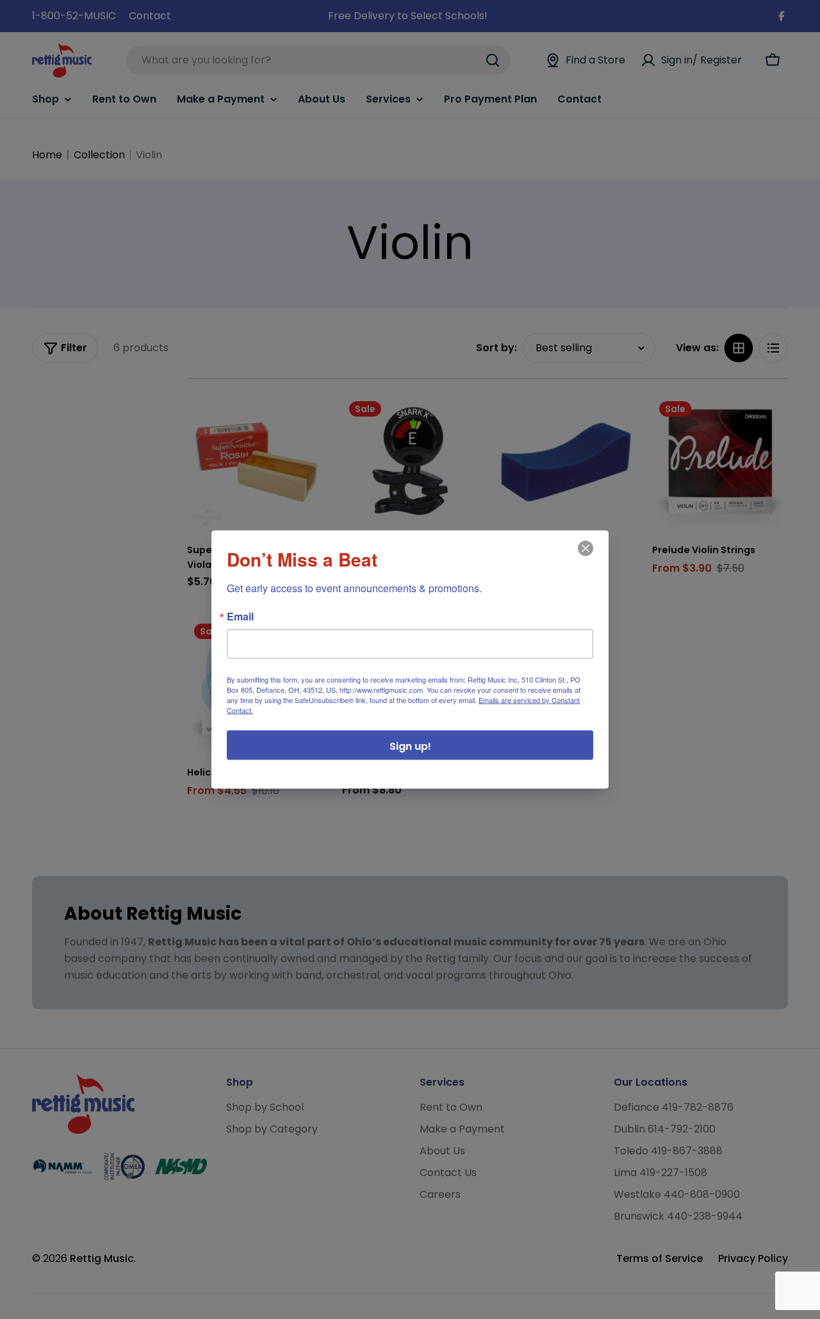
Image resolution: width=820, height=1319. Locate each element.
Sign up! (410, 746)
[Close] (584, 557)
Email (240, 616)
